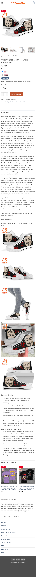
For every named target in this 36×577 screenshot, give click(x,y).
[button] (2, 3)
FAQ (2, 546)
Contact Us (4, 525)
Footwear (20, 55)
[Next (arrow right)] (6, 574)
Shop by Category (11, 55)
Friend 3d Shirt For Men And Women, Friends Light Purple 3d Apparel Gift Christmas (9, 488)
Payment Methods (6, 536)
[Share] (11, 566)
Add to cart (16, 94)
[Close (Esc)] (17, 566)
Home (3, 55)
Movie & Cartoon (24, 102)
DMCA (3, 552)
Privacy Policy (5, 539)
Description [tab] (5, 112)
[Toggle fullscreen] (6, 566)
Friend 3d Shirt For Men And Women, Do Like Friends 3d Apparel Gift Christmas (26, 488)
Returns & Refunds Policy (9, 532)
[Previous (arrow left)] (1, 574)
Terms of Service (6, 542)
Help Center (5, 549)
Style (2, 69)
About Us (4, 522)
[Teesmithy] (18, 3)
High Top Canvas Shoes (13, 102)
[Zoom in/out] (1, 566)
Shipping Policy (5, 529)
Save (4, 11)
